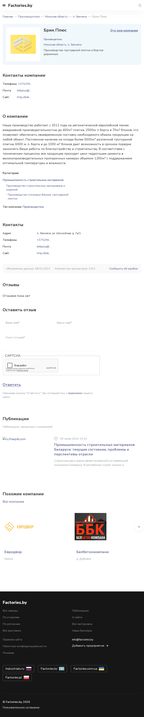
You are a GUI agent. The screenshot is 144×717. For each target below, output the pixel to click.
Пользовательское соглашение (21, 707)
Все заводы (10, 611)
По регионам (11, 624)
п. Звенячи (80, 17)
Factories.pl (13, 677)
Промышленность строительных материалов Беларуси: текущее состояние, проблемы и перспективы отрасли (94, 449)
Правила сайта (12, 640)
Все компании (13, 501)
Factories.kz (49, 669)
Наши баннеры (82, 631)
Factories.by (20, 5)
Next (138, 526)
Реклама (8, 653)
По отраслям (11, 617)
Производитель (33, 207)
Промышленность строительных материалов (33, 180)
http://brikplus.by (47, 253)
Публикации (80, 611)
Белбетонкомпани (92, 552)
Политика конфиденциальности (25, 646)
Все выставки (12, 631)
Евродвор (13, 552)
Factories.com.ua (85, 669)
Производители (29, 17)
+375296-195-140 (49, 240)
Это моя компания (124, 30)
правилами (75, 393)
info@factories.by (82, 640)
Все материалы (82, 624)
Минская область (56, 17)
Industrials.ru (14, 669)
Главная (8, 17)
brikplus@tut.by (47, 247)
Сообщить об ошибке (123, 269)
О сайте (77, 617)
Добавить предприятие (88, 646)
